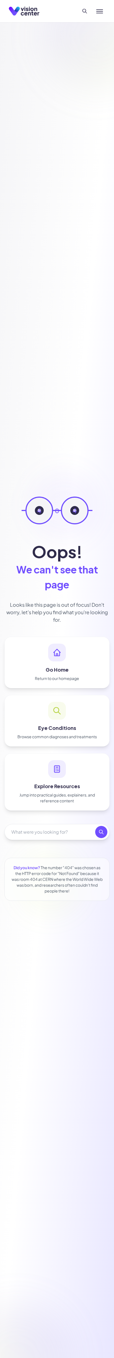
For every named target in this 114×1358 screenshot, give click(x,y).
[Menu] (99, 11)
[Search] (85, 11)
